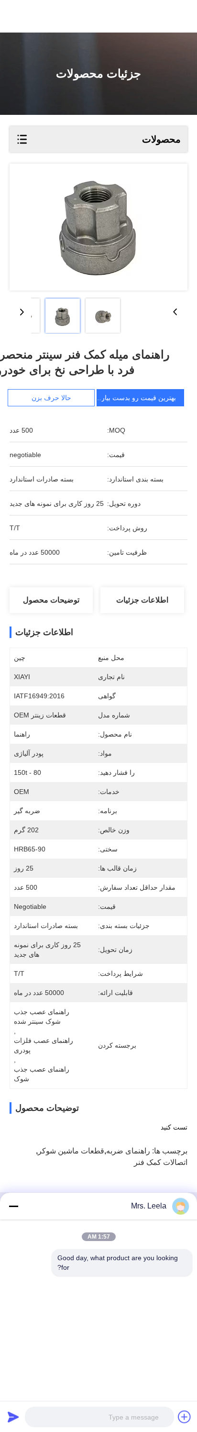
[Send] (13, 1416)
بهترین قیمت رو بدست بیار (138, 398)
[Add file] (184, 1416)
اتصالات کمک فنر (160, 1162)
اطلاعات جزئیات (142, 600)
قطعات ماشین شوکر (71, 1151)
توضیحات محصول (51, 600)
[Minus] (13, 1206)
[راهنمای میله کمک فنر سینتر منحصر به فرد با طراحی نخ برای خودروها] (98, 227)
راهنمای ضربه (128, 1151)
